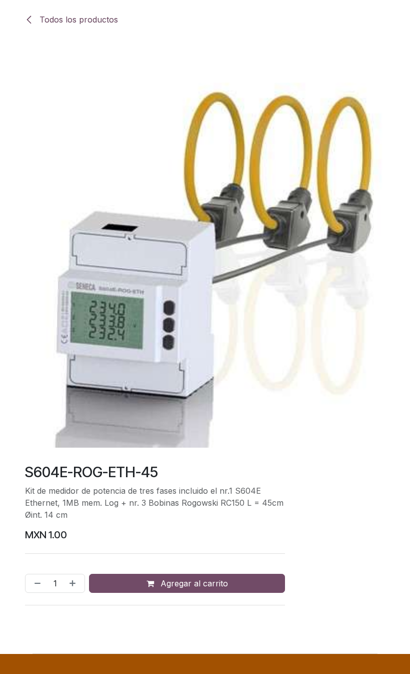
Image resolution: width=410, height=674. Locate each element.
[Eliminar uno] (36, 583)
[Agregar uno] (74, 583)
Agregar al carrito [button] (193, 583)
